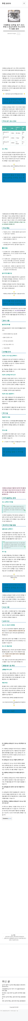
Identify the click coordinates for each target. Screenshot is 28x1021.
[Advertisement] (14, 52)
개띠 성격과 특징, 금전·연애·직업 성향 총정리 (14, 1001)
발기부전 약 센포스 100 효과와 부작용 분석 (15, 936)
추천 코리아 (6, 3)
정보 (14, 934)
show (9, 818)
